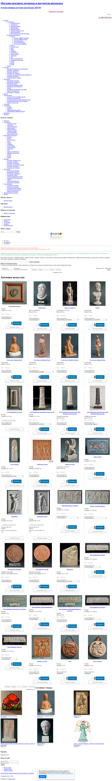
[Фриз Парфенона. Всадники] (97, 552)
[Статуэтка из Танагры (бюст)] (14, 357)
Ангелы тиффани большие (21, 38)
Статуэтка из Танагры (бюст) (14, 360)
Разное (9, 66)
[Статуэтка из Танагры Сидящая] (69, 357)
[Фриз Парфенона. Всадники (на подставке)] (14, 606)
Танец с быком (97, 457)
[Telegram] (54, 234)
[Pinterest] (61, 234)
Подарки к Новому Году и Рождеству (17, 69)
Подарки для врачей (12, 76)
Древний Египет (15, 23)
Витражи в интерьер (13, 187)
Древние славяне (12, 131)
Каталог (6, 20)
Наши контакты (8, 225)
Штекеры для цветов (13, 153)
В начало (34, 269)
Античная (10, 125)
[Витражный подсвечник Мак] (11, 714)
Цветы (12, 45)
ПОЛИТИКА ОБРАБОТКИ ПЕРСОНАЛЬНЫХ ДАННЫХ (17, 773)
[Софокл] (98, 305)
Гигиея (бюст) (41, 743)
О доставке (7, 222)
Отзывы (9, 107)
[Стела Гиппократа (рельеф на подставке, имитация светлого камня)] (69, 409)
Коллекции (7, 79)
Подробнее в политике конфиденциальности (60, 773)
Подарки (6, 67)
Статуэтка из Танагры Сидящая (69, 360)
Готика (12, 61)
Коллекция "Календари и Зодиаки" (17, 89)
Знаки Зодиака (14, 54)
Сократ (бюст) (42, 307)
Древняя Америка (15, 26)
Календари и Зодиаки (13, 170)
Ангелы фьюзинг (18, 41)
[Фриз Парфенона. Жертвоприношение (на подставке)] (70, 606)
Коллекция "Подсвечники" (14, 86)
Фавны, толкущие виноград (97, 506)
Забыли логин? (8, 769)
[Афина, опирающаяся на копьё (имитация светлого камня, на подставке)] (9, 742)
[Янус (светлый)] (97, 659)
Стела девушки (14, 464)
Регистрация (7, 767)
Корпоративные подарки (14, 77)
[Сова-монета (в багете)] (14, 304)
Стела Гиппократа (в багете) (14, 412)
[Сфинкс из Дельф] (70, 462)
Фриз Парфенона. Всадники (97, 555)
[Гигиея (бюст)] (45, 742)
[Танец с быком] (97, 454)
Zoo (11, 57)
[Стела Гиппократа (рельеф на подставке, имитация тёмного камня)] (97, 409)
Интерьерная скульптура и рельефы (17, 101)
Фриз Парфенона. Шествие (14, 647)
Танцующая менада (42, 516)
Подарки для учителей (13, 73)
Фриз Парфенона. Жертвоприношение (42, 607)
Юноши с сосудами (42, 661)
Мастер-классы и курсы (13, 110)
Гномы (12, 64)
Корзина (6, 114)
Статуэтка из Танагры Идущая (42, 360)
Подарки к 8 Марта (12, 72)
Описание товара (14, 327)
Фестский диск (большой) (14, 569)
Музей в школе (8, 200)
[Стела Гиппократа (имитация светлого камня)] (42, 409)
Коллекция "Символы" (13, 82)
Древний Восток (15, 29)
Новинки (6, 120)
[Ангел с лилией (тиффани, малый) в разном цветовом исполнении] (83, 742)
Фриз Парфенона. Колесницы (97, 607)
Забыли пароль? (8, 770)
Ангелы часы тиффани (20, 44)
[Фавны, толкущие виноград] (97, 503)
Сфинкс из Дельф (69, 464)
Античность (13, 24)
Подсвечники (14, 52)
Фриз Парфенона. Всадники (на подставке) (14, 609)
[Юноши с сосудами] (42, 659)
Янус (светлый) (97, 661)
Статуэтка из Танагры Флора (97, 360)
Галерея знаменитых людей (15, 85)
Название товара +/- (6, 269)
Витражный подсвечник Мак (9, 715)
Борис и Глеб (77, 715)
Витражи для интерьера (13, 98)
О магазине (7, 105)
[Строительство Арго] (42, 462)
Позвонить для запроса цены (9, 420)
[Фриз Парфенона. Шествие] (14, 644)
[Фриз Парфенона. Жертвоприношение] (42, 605)
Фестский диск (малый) (42, 569)
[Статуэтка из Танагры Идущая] (42, 357)
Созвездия (13, 55)
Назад (40, 269)
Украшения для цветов (16, 60)
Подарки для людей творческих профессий (19, 74)
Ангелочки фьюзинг (19, 42)
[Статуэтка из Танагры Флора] (97, 357)
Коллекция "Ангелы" (13, 80)
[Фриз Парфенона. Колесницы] (97, 605)
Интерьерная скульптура (14, 190)
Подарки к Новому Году (14, 160)
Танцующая (14, 516)
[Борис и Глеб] (82, 714)
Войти (2, 764)
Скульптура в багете (13, 185)
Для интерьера (8, 95)
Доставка (6, 104)
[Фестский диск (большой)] (14, 567)
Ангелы (12, 36)
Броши (12, 63)
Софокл (97, 307)
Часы (11, 48)
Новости (9, 108)
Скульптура (10, 22)
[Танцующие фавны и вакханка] (70, 503)
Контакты (6, 113)
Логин (2, 761)
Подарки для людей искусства (15, 165)
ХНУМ (4, 776)
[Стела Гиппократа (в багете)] (14, 409)
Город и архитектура (13, 181)
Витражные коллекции (13, 35)
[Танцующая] (14, 514)
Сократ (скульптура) (69, 307)
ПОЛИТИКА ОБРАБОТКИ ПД (16, 111)
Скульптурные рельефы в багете (16, 97)
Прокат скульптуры (12, 102)
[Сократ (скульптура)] (70, 305)
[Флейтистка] (70, 567)
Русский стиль (14, 47)
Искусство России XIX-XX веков (19, 33)
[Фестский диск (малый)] (42, 567)
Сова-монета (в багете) (14, 306)
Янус (70, 661)
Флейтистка (70, 569)
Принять (42, 776)
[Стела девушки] (14, 462)
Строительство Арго (42, 464)
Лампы (12, 49)
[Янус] (70, 659)
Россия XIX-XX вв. (12, 134)
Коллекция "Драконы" (13, 92)
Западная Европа (15, 32)
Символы (13, 51)
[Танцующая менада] (42, 514)
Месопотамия (14, 27)
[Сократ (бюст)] (42, 305)
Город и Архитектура (16, 58)
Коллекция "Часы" (12, 83)
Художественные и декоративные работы (18, 99)
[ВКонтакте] (51, 234)
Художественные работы (14, 188)
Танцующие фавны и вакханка (70, 505)
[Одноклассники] (56, 234)
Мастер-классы (8, 207)
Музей (6, 94)
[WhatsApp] (58, 234)
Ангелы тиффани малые (20, 39)
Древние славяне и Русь (17, 30)
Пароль (3, 763)
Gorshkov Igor (11, 779)
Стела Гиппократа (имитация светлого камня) (42, 412)
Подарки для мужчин (13, 70)
